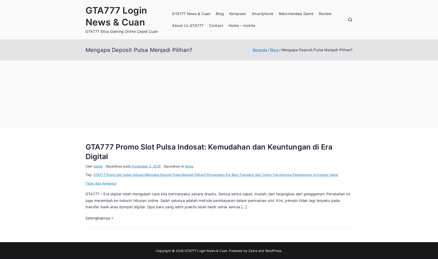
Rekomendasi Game (296, 13)
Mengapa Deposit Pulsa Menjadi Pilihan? (175, 175)
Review (325, 13)
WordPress (273, 251)
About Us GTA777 (187, 25)
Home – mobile (242, 25)
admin (98, 166)
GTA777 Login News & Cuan (206, 251)
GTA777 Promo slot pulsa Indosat (118, 175)
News (189, 166)
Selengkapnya (98, 218)
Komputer (237, 13)
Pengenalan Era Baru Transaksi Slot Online (239, 175)
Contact (216, 25)
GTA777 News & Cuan (191, 13)
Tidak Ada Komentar (101, 183)
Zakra (252, 251)
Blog (220, 13)
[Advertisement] (219, 94)
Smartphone (262, 13)
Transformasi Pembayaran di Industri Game (305, 175)
